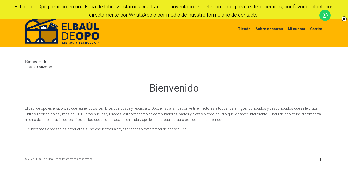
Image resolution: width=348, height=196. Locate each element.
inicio (29, 66)
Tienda (244, 29)
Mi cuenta (296, 29)
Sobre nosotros (269, 29)
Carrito (316, 29)
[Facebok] (320, 159)
